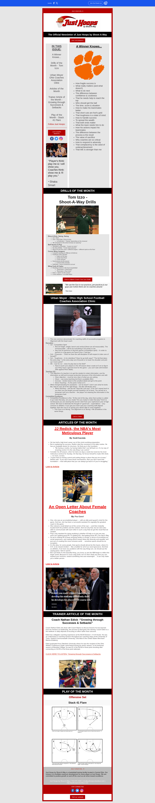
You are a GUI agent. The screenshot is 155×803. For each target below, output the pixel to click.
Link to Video (77, 416)
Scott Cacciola (79, 438)
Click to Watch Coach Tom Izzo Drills (77, 279)
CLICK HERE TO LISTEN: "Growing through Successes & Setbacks (73, 654)
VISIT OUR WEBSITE (77, 40)
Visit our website (77, 797)
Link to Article (52, 467)
